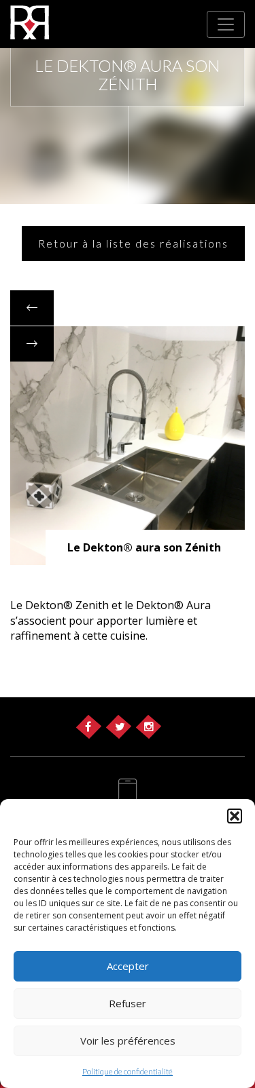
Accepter (128, 966)
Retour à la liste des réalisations (133, 243)
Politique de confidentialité (127, 1071)
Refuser (127, 1003)
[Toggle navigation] (226, 24)
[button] (234, 816)
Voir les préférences (127, 1040)
